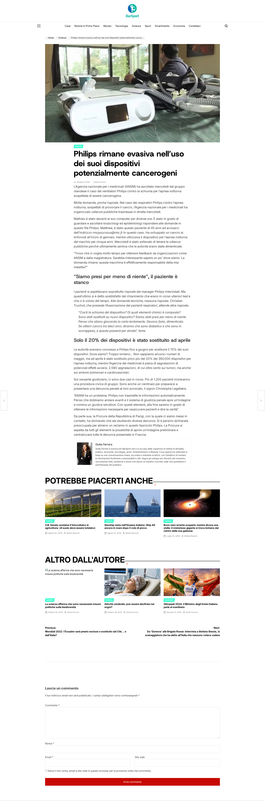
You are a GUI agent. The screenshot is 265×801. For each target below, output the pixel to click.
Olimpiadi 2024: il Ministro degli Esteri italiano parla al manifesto (191, 605)
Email (49, 757)
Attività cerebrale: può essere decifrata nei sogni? (129, 605)
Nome (49, 743)
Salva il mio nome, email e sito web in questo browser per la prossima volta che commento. (99, 770)
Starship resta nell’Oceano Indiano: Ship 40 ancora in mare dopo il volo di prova (129, 526)
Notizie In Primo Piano (87, 25)
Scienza (136, 25)
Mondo (107, 25)
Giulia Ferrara (100, 182)
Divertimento (162, 25)
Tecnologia (121, 25)
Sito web (140, 757)
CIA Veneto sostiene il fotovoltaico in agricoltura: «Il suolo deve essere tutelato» (70, 526)
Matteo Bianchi (73, 533)
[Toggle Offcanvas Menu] (38, 26)
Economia (179, 25)
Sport (148, 25)
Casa (68, 25)
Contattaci (195, 25)
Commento (52, 705)
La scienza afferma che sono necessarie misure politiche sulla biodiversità (73, 605)
